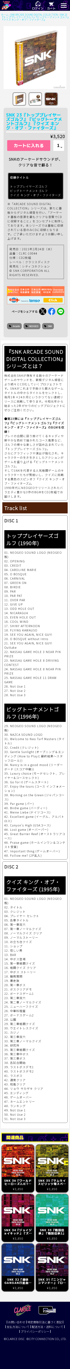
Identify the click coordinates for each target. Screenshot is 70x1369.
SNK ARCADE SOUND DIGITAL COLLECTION (34, 14)
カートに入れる (29, 145)
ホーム (4, 14)
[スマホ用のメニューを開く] (63, 5)
